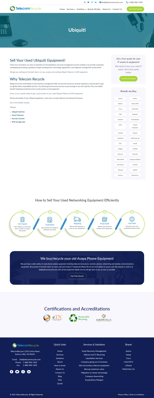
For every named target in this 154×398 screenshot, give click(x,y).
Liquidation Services (94, 358)
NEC (120, 143)
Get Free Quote (135, 9)
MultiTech (120, 138)
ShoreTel (135, 154)
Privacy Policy (123, 395)
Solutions (81, 9)
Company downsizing (94, 376)
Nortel (135, 143)
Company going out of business (94, 362)
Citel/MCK (135, 109)
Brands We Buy (94, 9)
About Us (107, 9)
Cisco (120, 109)
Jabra (120, 125)
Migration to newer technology (94, 373)
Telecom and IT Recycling (94, 355)
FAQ (60, 380)
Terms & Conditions (137, 395)
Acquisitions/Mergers (94, 380)
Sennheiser (120, 164)
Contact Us (117, 9)
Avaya (135, 98)
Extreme (120, 119)
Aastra (120, 98)
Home (62, 9)
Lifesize (135, 133)
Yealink (135, 170)
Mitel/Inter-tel (135, 138)
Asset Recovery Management (94, 351)
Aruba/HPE (135, 103)
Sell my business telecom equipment (94, 366)
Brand (59, 362)
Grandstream (135, 119)
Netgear (120, 149)
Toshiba (135, 164)
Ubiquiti (120, 170)
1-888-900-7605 (135, 2)
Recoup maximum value (94, 369)
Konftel (120, 133)
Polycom (120, 154)
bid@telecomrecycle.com (112, 2)
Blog (60, 376)
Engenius (135, 114)
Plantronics (135, 175)
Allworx (120, 103)
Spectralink (120, 159)
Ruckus (120, 175)
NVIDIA (135, 149)
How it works (60, 366)
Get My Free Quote (128, 79)
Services (70, 9)
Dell (120, 114)
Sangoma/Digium (135, 159)
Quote (60, 384)
